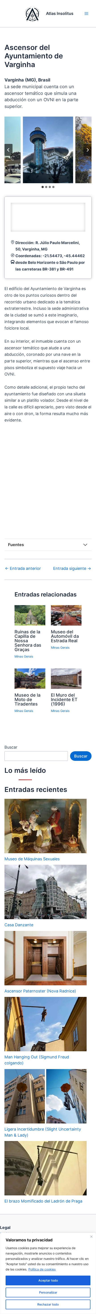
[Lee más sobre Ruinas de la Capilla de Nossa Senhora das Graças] (30, 615)
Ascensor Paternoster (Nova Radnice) (40, 991)
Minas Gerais (24, 656)
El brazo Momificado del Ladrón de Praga (43, 1201)
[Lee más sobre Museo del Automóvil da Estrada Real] (66, 615)
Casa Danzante (18, 924)
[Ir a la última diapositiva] (8, 150)
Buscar (10, 747)
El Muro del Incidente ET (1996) (64, 699)
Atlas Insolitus (59, 13)
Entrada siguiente (72, 569)
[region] (48, 1273)
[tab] (43, 187)
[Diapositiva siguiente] (87, 150)
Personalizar (48, 1292)
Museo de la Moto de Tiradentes (27, 699)
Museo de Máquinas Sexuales (32, 859)
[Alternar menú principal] (86, 13)
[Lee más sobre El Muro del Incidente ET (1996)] (66, 678)
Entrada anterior (23, 569)
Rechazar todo (48, 1304)
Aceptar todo (48, 1280)
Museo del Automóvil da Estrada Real (65, 636)
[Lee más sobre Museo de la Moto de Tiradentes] (30, 678)
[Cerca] (91, 1236)
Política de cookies (42, 1269)
